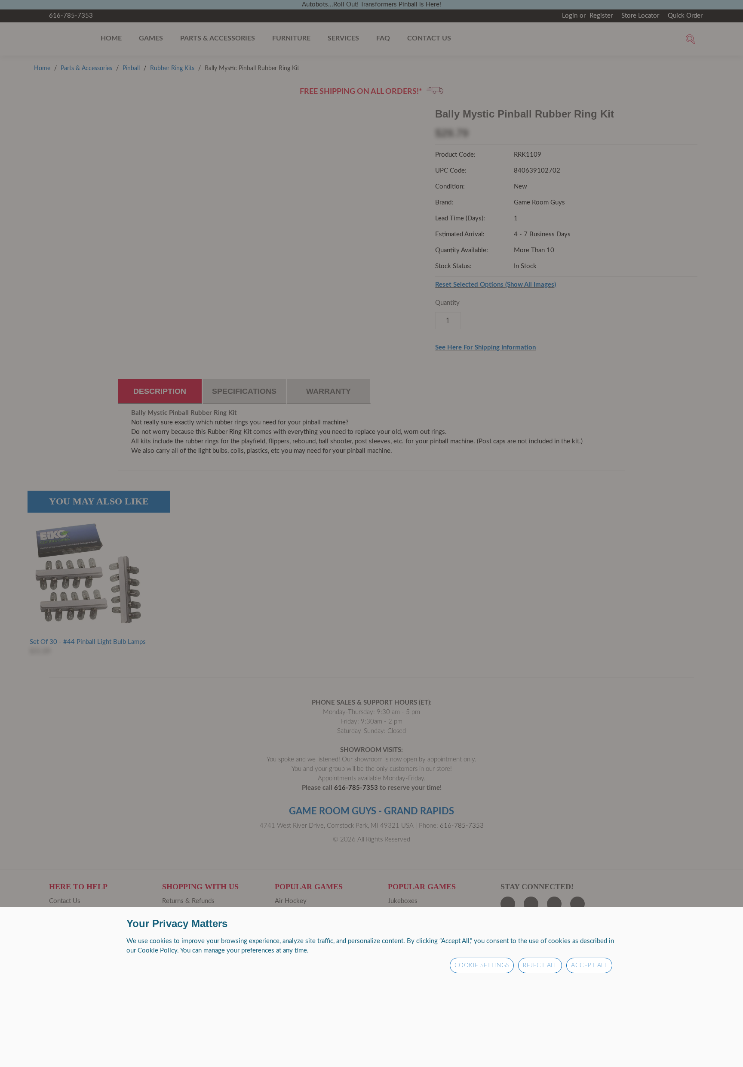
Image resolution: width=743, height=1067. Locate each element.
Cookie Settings (482, 965)
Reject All (540, 965)
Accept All (589, 965)
